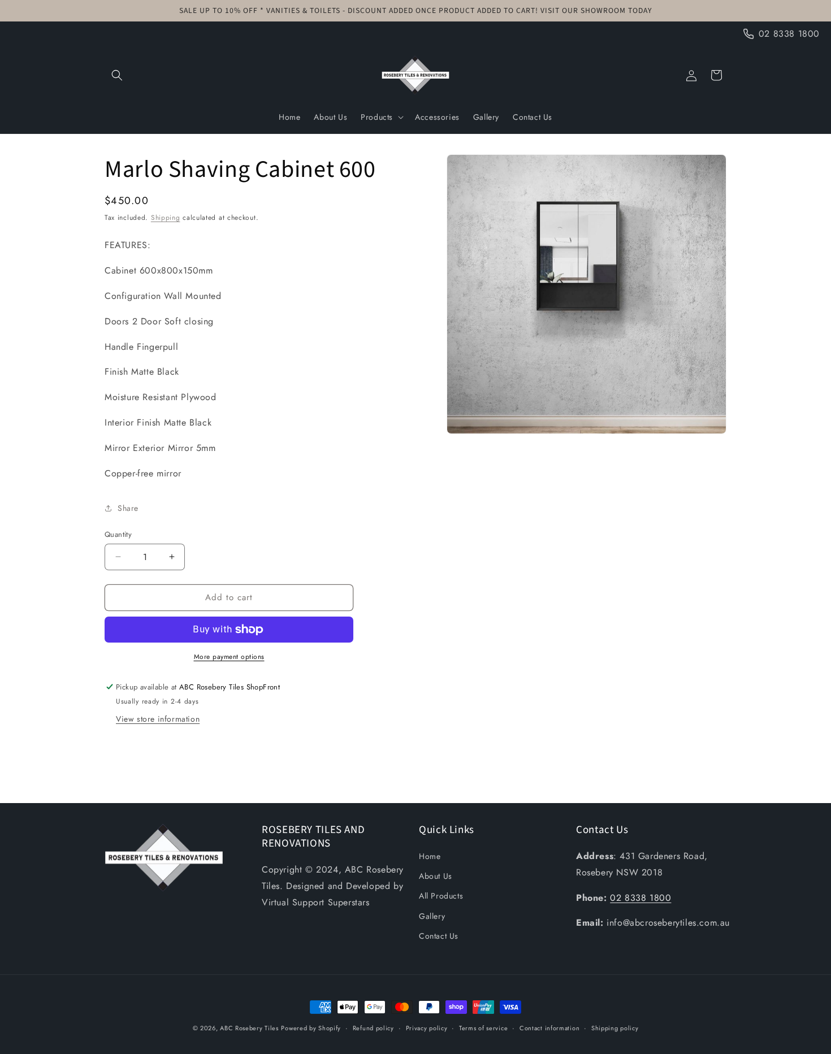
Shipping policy (615, 1028)
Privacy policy (427, 1028)
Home (429, 856)
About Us (435, 876)
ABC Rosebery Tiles (249, 1028)
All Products (441, 895)
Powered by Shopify (311, 1028)
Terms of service (483, 1028)
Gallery (432, 916)
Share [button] (128, 508)
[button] (117, 75)
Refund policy (373, 1028)
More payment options (229, 657)
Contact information (549, 1028)
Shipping (165, 217)
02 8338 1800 (640, 897)
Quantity (118, 534)
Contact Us (438, 936)
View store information (158, 719)
